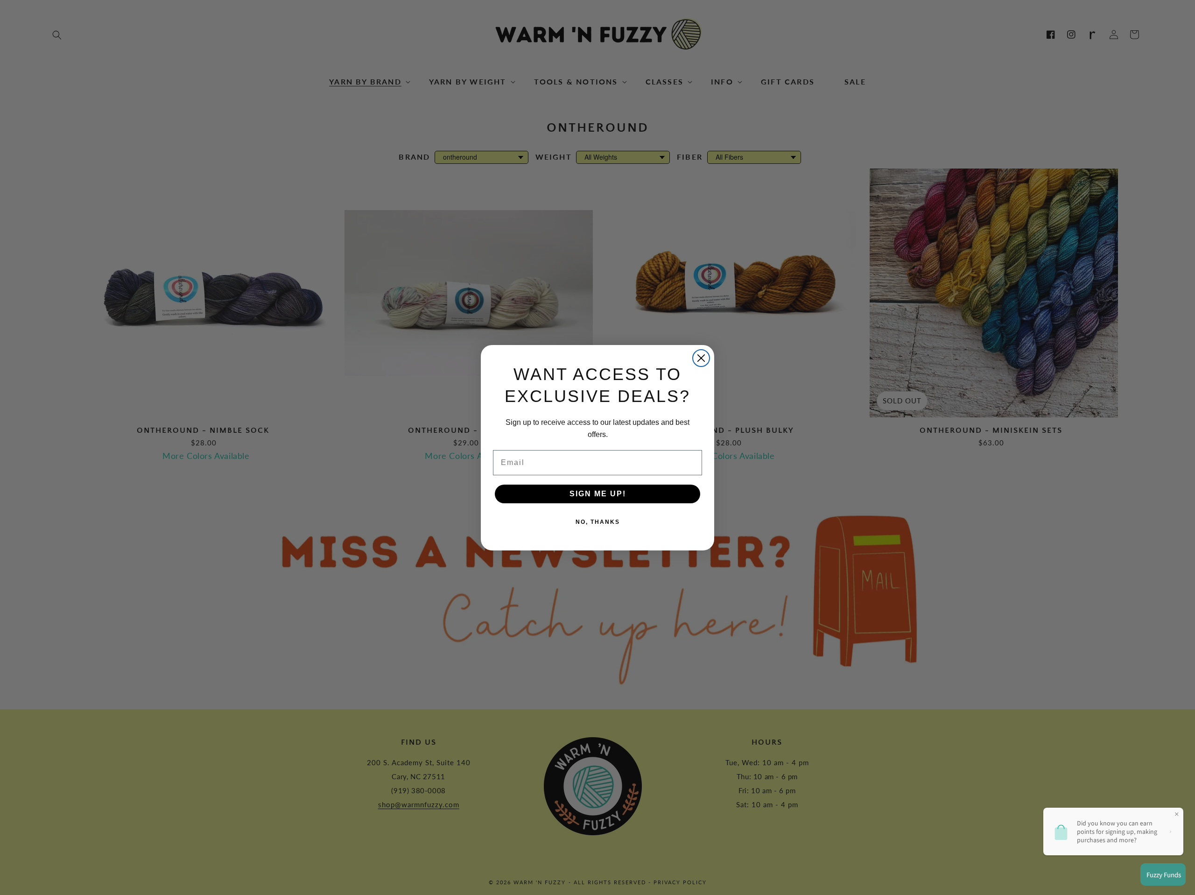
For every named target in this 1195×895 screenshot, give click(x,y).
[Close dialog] (701, 358)
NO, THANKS (598, 522)
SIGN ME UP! (597, 494)
